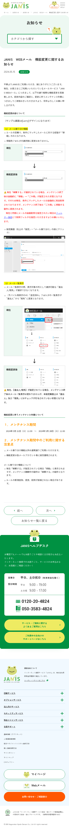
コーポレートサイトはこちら (34, 680)
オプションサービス (12, 700)
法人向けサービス (11, 706)
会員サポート (9, 726)
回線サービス (9, 693)
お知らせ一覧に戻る (34, 520)
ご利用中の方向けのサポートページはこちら (34, 637)
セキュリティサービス (13, 713)
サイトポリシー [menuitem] (9, 753)
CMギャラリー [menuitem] (9, 762)
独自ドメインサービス (13, 720)
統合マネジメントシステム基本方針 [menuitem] (17, 743)
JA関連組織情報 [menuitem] (10, 739)
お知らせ (24, 71)
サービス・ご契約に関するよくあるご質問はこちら (34, 625)
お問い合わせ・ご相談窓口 (34, 796)
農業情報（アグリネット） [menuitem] (13, 734)
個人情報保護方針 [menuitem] (10, 748)
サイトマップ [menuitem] (8, 757)
